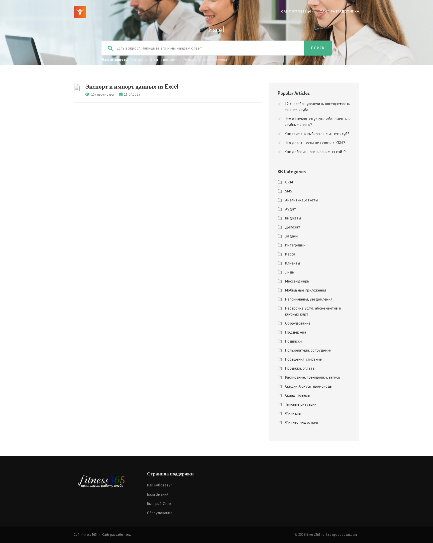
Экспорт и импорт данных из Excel (131, 86)
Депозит (292, 227)
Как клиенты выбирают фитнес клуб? (317, 133)
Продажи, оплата (300, 368)
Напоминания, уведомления (308, 299)
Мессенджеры (297, 281)
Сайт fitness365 (297, 11)
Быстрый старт (160, 503)
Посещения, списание (303, 359)
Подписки (293, 341)
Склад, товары (297, 395)
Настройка (139, 60)
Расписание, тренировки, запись (312, 377)
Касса (290, 254)
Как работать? (159, 485)
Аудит (290, 209)
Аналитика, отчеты (301, 200)
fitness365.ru (314, 534)
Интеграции (295, 245)
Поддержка (295, 332)
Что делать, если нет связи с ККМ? (315, 142)
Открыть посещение (165, 60)
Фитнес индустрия (301, 422)
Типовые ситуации (301, 404)
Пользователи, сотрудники (308, 350)
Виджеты (293, 218)
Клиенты (292, 263)
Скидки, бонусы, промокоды (309, 386)
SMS (288, 191)
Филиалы (293, 413)
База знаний (158, 494)
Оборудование (298, 323)
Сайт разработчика (339, 11)
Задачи (291, 236)
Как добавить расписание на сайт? (315, 151)
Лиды (289, 272)
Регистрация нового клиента (205, 60)
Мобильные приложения (305, 290)
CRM (289, 182)
